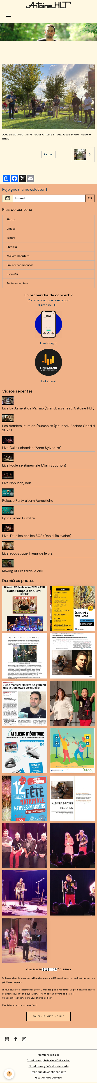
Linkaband (48, 381)
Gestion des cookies (48, 1077)
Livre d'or (12, 274)
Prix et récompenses (20, 265)
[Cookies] (9, 1074)
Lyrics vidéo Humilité (18, 518)
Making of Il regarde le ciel (22, 571)
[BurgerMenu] (8, 16)
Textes (11, 237)
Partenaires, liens (17, 283)
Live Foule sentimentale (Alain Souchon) (34, 465)
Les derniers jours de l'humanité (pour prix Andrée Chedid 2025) (48, 428)
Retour (48, 154)
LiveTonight (48, 343)
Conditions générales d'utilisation (48, 1060)
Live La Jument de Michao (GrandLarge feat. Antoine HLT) (48, 408)
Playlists (12, 247)
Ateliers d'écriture (18, 256)
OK (90, 198)
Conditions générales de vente (49, 1066)
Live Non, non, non (16, 483)
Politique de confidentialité (48, 1072)
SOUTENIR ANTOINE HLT (48, 1016)
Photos (11, 219)
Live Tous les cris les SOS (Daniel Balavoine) (36, 536)
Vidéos (11, 228)
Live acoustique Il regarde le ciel (27, 553)
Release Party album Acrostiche (27, 500)
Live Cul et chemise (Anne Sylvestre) (31, 448)
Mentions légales (49, 1055)
